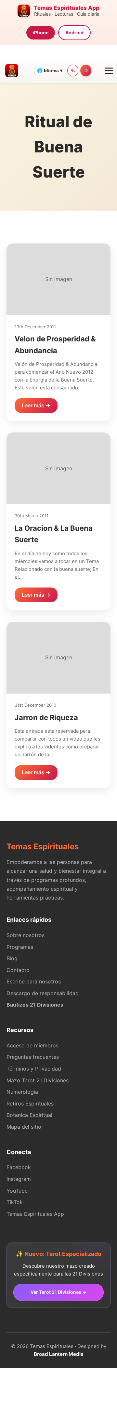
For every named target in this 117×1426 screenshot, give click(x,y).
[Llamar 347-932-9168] (72, 70)
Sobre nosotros (25, 935)
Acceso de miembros (32, 1045)
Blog (12, 958)
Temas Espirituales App (35, 1214)
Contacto (18, 970)
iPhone (40, 32)
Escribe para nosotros (33, 981)
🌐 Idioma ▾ (49, 70)
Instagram (18, 1179)
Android (74, 32)
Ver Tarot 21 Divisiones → (58, 1292)
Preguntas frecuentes (32, 1057)
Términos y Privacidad (33, 1068)
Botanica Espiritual (29, 1115)
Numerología (22, 1092)
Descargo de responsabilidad (42, 993)
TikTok (14, 1202)
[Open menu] (106, 70)
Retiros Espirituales (30, 1103)
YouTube (17, 1190)
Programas (19, 947)
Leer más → (36, 405)
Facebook (18, 1167)
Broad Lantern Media (59, 1354)
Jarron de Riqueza (46, 717)
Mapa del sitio (23, 1126)
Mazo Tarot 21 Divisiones (37, 1080)
